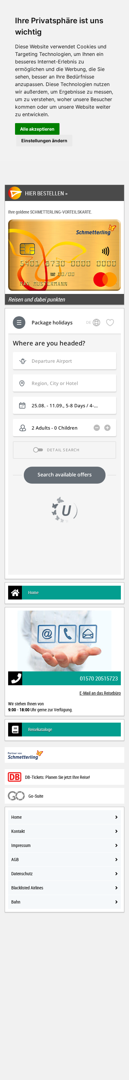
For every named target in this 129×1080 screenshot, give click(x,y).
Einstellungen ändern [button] (44, 140)
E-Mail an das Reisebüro (100, 693)
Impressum (21, 845)
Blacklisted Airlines (27, 888)
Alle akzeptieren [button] (37, 129)
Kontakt (18, 831)
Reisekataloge (40, 729)
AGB (15, 859)
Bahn (15, 902)
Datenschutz (22, 873)
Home (33, 592)
